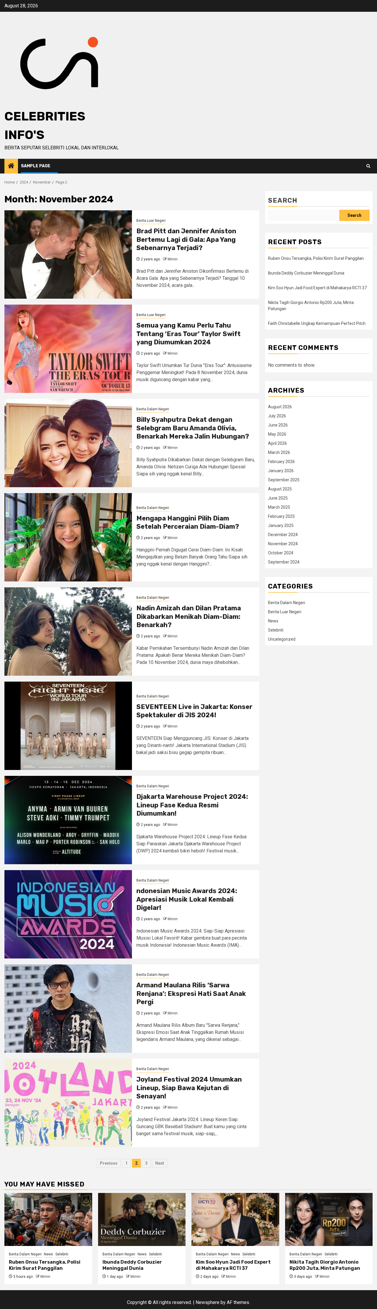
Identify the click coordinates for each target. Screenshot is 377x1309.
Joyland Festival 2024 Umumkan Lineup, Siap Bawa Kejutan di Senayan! (189, 1087)
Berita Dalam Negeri (152, 409)
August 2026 (280, 406)
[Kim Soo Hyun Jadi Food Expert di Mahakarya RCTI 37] (235, 1219)
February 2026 (281, 461)
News (273, 621)
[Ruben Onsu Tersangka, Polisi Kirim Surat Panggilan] (48, 1219)
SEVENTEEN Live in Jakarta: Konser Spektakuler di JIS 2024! (194, 711)
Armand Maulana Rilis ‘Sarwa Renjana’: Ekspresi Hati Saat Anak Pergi (191, 993)
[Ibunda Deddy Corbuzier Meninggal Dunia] (142, 1219)
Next (159, 1163)
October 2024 (280, 553)
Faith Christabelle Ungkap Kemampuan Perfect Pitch (317, 323)
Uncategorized (281, 639)
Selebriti (275, 630)
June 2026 (278, 425)
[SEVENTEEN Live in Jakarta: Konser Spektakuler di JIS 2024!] (68, 726)
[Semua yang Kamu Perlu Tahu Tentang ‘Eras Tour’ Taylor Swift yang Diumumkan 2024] (68, 349)
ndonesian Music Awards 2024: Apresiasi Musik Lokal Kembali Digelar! (186, 899)
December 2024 (283, 534)
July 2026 (277, 416)
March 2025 (279, 507)
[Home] (11, 166)
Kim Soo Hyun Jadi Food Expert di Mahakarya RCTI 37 (317, 287)
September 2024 (284, 562)
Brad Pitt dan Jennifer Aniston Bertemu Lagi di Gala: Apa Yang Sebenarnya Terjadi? (186, 239)
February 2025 (281, 516)
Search (282, 200)
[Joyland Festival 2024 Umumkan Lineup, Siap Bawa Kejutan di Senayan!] (68, 1103)
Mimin (173, 259)
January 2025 (281, 525)
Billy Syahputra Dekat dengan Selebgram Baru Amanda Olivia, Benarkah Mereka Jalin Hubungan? (192, 428)
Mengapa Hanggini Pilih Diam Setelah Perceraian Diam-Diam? (187, 522)
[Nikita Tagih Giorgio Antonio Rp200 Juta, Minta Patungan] (329, 1219)
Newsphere (207, 1302)
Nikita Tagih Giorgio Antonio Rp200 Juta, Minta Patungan (325, 1265)
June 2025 (278, 498)
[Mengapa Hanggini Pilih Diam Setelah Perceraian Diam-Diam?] (68, 537)
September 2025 (284, 479)
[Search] (368, 166)
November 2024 (283, 543)
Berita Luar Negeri (151, 221)
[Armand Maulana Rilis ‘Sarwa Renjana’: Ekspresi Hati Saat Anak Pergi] (68, 1008)
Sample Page (35, 165)
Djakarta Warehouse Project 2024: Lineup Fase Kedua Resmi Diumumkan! (192, 805)
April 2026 (277, 443)
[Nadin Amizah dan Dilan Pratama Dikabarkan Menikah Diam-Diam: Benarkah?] (68, 631)
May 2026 (277, 434)
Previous (109, 1163)
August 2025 (280, 489)
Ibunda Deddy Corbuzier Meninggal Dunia (306, 273)
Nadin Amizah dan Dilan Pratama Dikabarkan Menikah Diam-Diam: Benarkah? (188, 616)
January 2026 (281, 470)
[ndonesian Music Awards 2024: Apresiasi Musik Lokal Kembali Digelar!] (68, 914)
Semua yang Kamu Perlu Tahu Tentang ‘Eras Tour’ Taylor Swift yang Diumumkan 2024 (188, 333)
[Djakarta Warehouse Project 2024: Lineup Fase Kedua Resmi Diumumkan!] (68, 820)
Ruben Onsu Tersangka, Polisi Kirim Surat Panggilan (316, 258)
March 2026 (279, 452)
